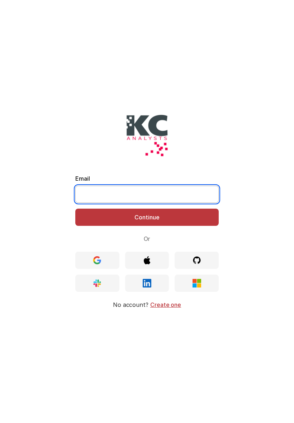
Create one (165, 304)
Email (82, 178)
